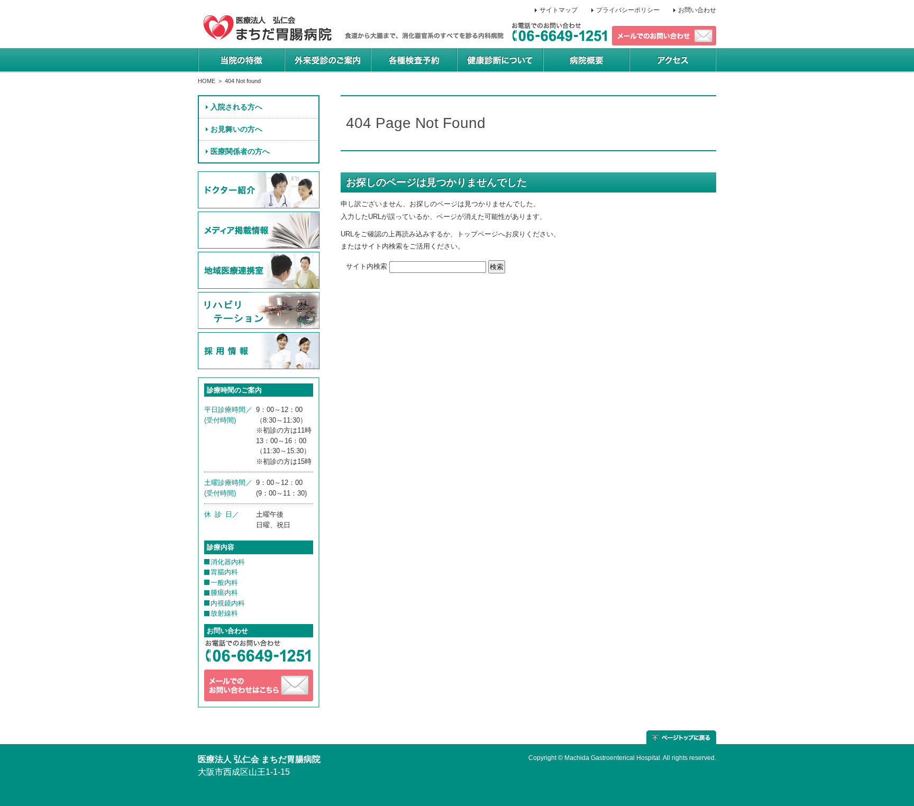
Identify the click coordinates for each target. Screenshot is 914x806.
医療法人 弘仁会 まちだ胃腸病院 (259, 759)
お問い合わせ (697, 10)
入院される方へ (236, 107)
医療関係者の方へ (240, 151)
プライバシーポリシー (628, 10)
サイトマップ (559, 10)
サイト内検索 (366, 266)
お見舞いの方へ (236, 129)
